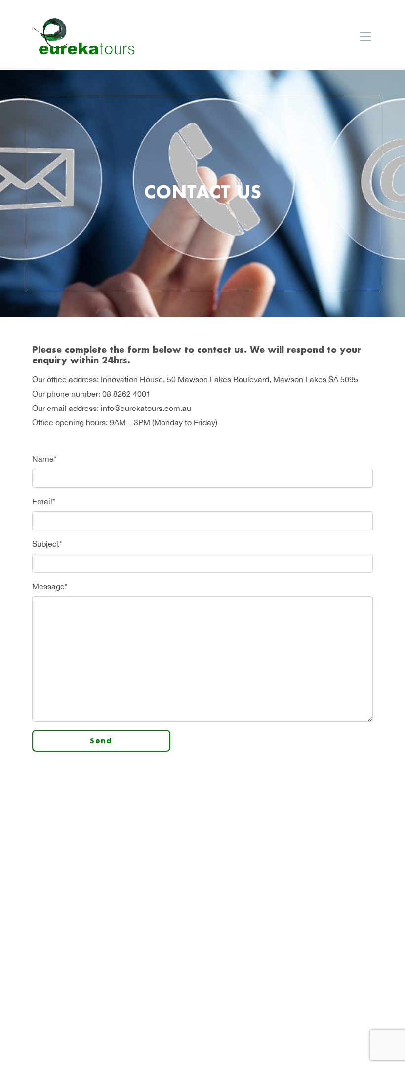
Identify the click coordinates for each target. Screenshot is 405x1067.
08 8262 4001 (126, 393)
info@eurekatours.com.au (146, 408)
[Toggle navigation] (365, 36)
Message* (50, 586)
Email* (43, 501)
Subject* (47, 543)
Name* (44, 458)
